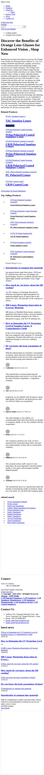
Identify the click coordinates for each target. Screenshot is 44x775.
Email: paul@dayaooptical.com (17, 623)
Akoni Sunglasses (14, 521)
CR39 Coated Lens (17, 184)
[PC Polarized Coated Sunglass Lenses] (24, 254)
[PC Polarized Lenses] (21, 172)
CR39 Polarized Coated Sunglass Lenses (20, 166)
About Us (9, 10)
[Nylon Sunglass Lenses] (20, 242)
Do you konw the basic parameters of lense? (22, 684)
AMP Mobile (14, 596)
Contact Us (10, 18)
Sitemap (4, 596)
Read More (10, 126)
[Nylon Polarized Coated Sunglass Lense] (22, 132)
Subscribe (19, 590)
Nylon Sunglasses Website (17, 502)
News (8, 16)
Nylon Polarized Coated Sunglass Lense (20, 135)
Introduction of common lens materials (24, 268)
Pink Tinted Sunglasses (16, 523)
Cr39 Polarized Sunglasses (11, 598)
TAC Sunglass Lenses (18, 120)
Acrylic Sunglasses (14, 518)
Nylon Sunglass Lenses (19, 245)
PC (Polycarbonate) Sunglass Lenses (24, 227)
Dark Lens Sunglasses (15, 506)
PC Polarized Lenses (18, 175)
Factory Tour (10, 14)
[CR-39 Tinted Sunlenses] (21, 233)
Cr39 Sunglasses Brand (23, 602)
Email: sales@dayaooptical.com (17, 620)
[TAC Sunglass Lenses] (15, 116)
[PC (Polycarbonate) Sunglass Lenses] (24, 224)
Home (8, 6)
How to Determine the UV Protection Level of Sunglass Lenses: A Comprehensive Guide (23, 326)
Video (12, 12)
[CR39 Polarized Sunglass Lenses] (20, 141)
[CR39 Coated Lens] (15, 181)
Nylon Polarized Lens (15, 510)
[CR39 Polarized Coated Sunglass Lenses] (22, 162)
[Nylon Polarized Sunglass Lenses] (20, 151)
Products (9, 8)
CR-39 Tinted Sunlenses (19, 236)
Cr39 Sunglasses (29, 598)
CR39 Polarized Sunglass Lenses (21, 145)
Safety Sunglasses (14, 512)
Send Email (5, 708)
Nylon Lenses (12, 504)
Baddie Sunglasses (14, 514)
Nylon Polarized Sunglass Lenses (21, 154)
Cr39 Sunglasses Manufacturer (21, 599)
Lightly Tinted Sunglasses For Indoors (21, 508)
